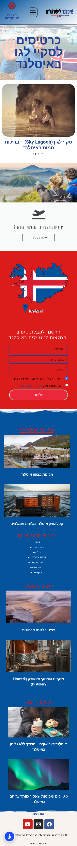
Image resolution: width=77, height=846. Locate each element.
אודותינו (38, 814)
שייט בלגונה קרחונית (38, 630)
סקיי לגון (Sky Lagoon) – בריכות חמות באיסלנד (38, 144)
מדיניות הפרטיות (31, 385)
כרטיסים (39, 547)
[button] (33, 12)
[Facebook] (49, 824)
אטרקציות (12, 18)
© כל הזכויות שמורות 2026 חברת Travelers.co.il (38, 835)
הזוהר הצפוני (36, 567)
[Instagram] (38, 824)
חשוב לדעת (38, 562)
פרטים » (38, 153)
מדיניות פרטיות (38, 843)
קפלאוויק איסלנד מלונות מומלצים (36, 524)
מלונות (12, 15)
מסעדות (38, 572)
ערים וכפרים (38, 557)
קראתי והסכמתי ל (42, 385)
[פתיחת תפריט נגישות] (9, 836)
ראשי (37, 542)
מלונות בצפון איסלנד (37, 474)
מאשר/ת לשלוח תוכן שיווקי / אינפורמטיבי (38, 379)
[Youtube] (28, 824)
